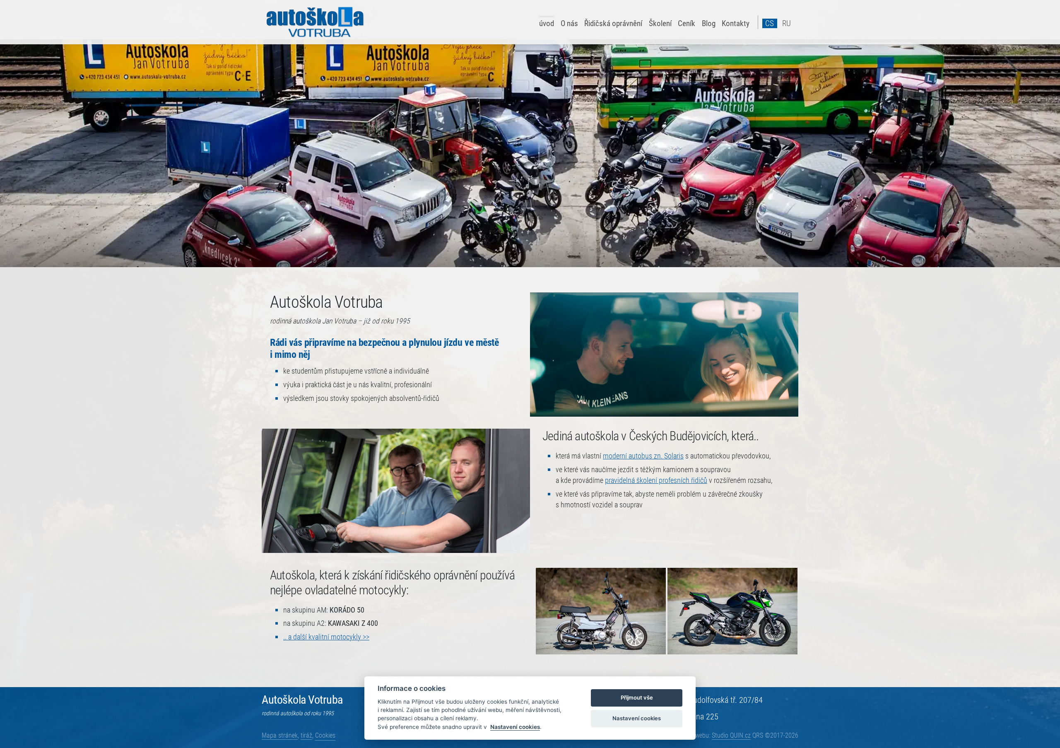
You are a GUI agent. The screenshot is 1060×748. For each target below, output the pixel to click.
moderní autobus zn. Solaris (643, 456)
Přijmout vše (637, 697)
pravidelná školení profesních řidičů (656, 480)
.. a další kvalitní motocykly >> (326, 637)
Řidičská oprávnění (613, 23)
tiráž (306, 735)
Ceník (686, 23)
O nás (569, 23)
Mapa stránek (280, 735)
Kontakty (735, 23)
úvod (546, 23)
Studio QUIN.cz (731, 735)
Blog (709, 23)
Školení (660, 23)
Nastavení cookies (515, 727)
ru (786, 23)
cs (769, 23)
